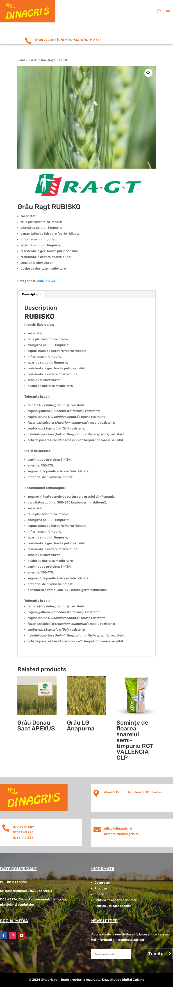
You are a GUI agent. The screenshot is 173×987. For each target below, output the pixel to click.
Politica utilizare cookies (112, 906)
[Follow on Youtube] (21, 935)
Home (21, 60)
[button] (148, 73)
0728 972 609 (45, 40)
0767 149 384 (91, 40)
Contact (100, 894)
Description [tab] (31, 294)
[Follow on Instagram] (12, 935)
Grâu (39, 281)
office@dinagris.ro (118, 828)
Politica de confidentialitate (115, 900)
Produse (100, 888)
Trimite (156, 953)
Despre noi (102, 883)
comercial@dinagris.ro (121, 834)
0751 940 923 (68, 40)
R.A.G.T (33, 60)
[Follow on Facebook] (3, 935)
